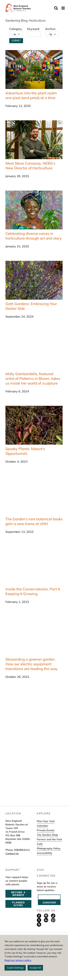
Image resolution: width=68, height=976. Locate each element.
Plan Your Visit (46, 821)
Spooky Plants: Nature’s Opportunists (25, 451)
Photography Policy (49, 848)
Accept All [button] (35, 967)
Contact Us (12, 853)
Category (15, 29)
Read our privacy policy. (18, 960)
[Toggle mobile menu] (63, 8)
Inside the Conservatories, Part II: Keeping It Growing (33, 591)
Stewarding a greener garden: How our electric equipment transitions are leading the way (31, 664)
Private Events (45, 830)
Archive (50, 29)
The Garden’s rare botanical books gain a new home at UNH (34, 521)
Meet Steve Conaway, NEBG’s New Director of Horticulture (30, 165)
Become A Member (18, 894)
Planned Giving (18, 904)
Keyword (33, 29)
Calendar (42, 825)
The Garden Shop (47, 834)
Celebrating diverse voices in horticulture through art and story (33, 235)
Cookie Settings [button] (15, 967)
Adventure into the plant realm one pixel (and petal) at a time (31, 95)
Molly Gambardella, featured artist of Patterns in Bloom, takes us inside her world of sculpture (32, 378)
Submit (16, 40)
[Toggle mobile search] (56, 8)
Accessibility (44, 853)
